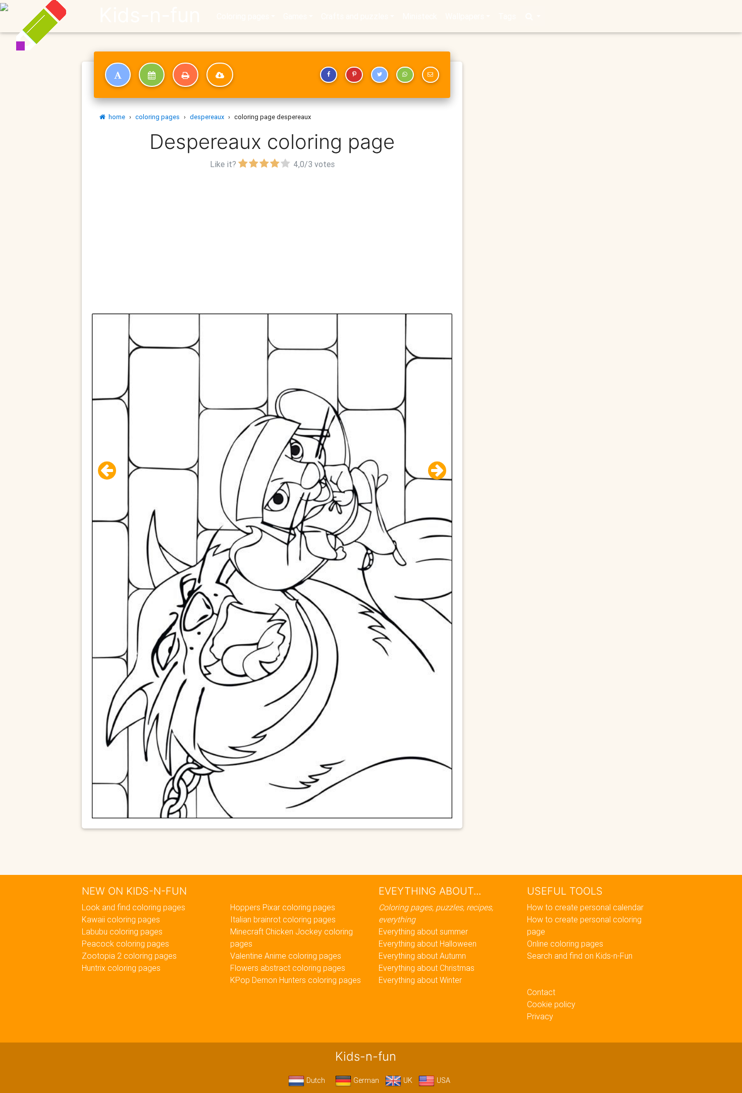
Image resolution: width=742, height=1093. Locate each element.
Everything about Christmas (426, 968)
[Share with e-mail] (430, 75)
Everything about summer (423, 931)
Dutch (314, 1080)
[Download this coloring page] (219, 75)
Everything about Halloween (427, 944)
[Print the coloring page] (185, 75)
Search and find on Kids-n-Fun (579, 956)
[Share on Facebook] (328, 75)
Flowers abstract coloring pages (287, 968)
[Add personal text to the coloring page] (118, 75)
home (115, 117)
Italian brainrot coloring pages (283, 919)
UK (406, 1080)
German (365, 1080)
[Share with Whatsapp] (404, 75)
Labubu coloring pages (122, 931)
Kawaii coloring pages (121, 919)
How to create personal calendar (585, 907)
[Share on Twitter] (379, 75)
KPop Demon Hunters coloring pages (295, 980)
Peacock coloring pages (125, 944)
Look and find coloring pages (133, 907)
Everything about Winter (420, 980)
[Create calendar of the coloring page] (152, 75)
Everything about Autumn (422, 956)
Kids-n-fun (149, 15)
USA (442, 1080)
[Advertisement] (272, 243)
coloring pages (157, 117)
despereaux (207, 117)
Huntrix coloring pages (121, 968)
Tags (507, 16)
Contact (541, 992)
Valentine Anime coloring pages (285, 956)
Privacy (540, 1016)
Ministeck (419, 16)
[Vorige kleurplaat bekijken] (111, 471)
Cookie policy (551, 1004)
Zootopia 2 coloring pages (129, 956)
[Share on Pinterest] (353, 75)
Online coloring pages (565, 944)
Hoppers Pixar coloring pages (282, 907)
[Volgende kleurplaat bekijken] (433, 471)
